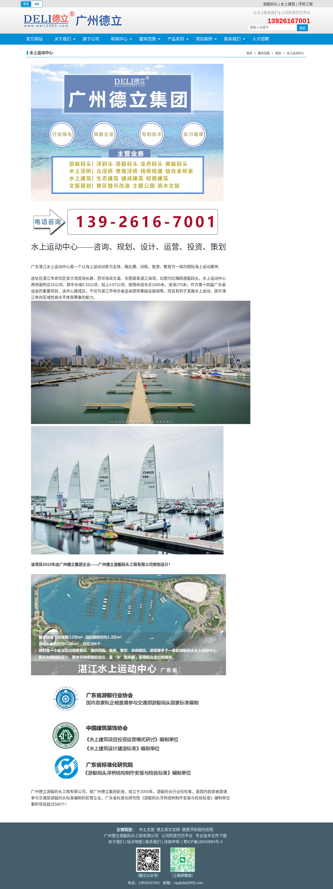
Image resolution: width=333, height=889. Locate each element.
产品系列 (173, 41)
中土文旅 (147, 830)
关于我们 (60, 41)
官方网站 (34, 39)
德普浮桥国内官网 (197, 830)
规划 (278, 53)
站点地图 (134, 842)
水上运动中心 (295, 53)
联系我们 (271, 12)
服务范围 (144, 41)
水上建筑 (288, 4)
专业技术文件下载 (211, 836)
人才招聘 (260, 39)
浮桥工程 (305, 4)
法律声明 (171, 842)
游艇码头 (270, 4)
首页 (249, 53)
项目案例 (201, 41)
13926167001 (288, 21)
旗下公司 (91, 39)
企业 (257, 12)
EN (37, 4)
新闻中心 (116, 41)
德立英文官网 (168, 830)
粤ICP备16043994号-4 (203, 842)
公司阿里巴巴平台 (295, 12)
